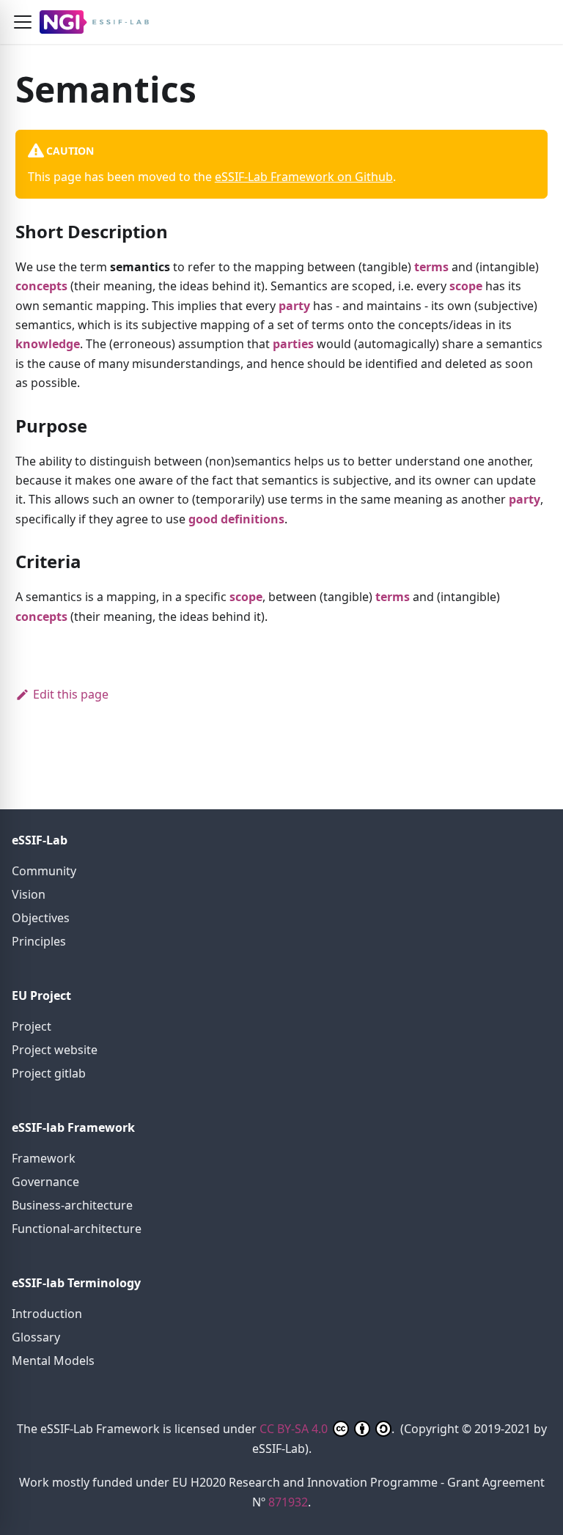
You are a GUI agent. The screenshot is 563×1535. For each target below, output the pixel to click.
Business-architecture (72, 1205)
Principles (39, 941)
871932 (288, 1502)
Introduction (47, 1314)
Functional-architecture (76, 1229)
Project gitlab (49, 1073)
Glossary (36, 1337)
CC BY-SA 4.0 (295, 1429)
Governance (45, 1182)
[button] (23, 22)
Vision (28, 894)
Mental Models (53, 1360)
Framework (44, 1158)
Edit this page (70, 694)
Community (44, 871)
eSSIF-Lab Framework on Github (304, 177)
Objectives (41, 918)
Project (31, 1026)
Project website (54, 1050)
